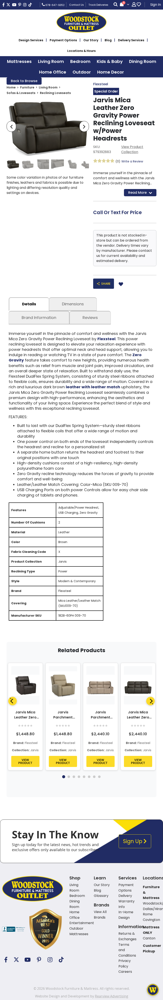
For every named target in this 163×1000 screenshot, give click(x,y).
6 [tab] (89, 776)
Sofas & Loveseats (21, 92)
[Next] (150, 701)
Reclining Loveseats (55, 92)
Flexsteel (100, 84)
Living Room (48, 87)
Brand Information (39, 317)
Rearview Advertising (111, 996)
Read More (137, 192)
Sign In (155, 4)
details (29, 304)
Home (11, 87)
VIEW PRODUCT (25, 761)
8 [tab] (99, 776)
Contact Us (76, 5)
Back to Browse (24, 80)
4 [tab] (79, 776)
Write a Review (132, 161)
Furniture (27, 87)
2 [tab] (68, 776)
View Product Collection (132, 149)
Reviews (90, 317)
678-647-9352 (55, 5)
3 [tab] (74, 776)
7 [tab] (94, 776)
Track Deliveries (98, 5)
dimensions (73, 304)
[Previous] (12, 701)
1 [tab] (63, 776)
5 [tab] (84, 776)
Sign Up (133, 841)
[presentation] (11, 126)
